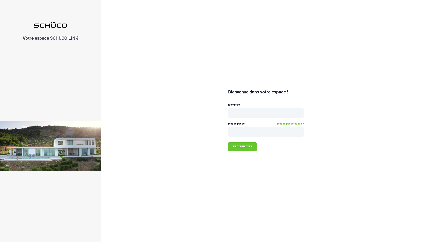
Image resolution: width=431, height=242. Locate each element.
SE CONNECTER (242, 146)
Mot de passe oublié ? (290, 123)
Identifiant (234, 104)
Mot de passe (236, 123)
